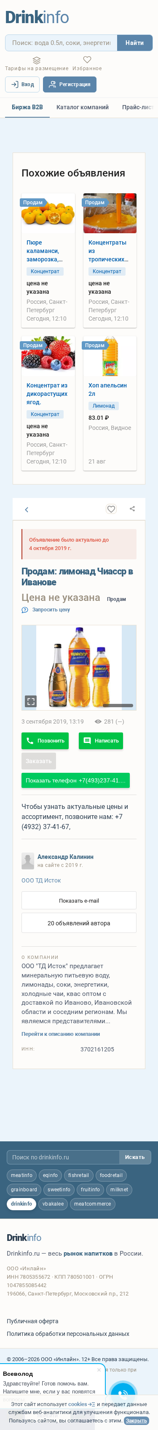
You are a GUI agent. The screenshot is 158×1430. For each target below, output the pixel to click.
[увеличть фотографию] (31, 701)
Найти (135, 43)
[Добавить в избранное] (111, 509)
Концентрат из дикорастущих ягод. (47, 394)
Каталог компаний (82, 107)
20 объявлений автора (79, 923)
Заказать (39, 761)
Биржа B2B (27, 107)
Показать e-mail (79, 901)
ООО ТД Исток (41, 880)
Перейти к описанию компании (60, 1034)
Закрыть (136, 1421)
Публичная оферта (33, 1321)
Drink (37, 17)
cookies (77, 1404)
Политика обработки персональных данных (68, 1333)
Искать (135, 1157)
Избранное (87, 68)
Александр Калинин (65, 856)
